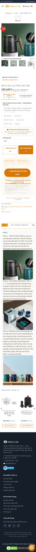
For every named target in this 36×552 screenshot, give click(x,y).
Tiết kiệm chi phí (8, 123)
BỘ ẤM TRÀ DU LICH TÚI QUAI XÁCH (27, 413)
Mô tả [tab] (5, 225)
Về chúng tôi (7, 512)
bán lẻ (6, 212)
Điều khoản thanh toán (10, 503)
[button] (2, 6)
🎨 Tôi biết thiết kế (25, 96)
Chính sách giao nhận (10, 509)
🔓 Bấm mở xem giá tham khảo (17, 172)
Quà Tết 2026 (7, 478)
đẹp (10, 212)
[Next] (31, 40)
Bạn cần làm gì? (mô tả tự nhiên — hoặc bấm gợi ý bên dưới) (17, 104)
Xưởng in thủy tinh (9, 490)
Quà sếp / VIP (18, 116)
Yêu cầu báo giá (9, 425)
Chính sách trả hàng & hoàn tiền (13, 506)
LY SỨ (16, 13)
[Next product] (16, 16)
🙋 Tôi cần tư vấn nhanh (9, 96)
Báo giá (28, 6)
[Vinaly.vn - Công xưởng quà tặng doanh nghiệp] (13, 6)
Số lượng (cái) (7, 138)
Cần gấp (17, 123)
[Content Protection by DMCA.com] (18, 548)
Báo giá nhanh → (25, 149)
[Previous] (4, 40)
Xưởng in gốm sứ (8, 487)
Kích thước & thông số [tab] (19, 225)
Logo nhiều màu (20, 120)
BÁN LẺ (20, 207)
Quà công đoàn (7, 116)
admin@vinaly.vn (10, 463)
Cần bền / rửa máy (8, 120)
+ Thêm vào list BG (10, 149)
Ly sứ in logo (7, 484)
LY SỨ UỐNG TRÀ (25, 13)
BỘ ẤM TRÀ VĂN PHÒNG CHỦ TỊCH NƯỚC (9, 413)
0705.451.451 (32, 1)
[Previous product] (19, 16)
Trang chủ (8, 13)
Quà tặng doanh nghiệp (10, 481)
